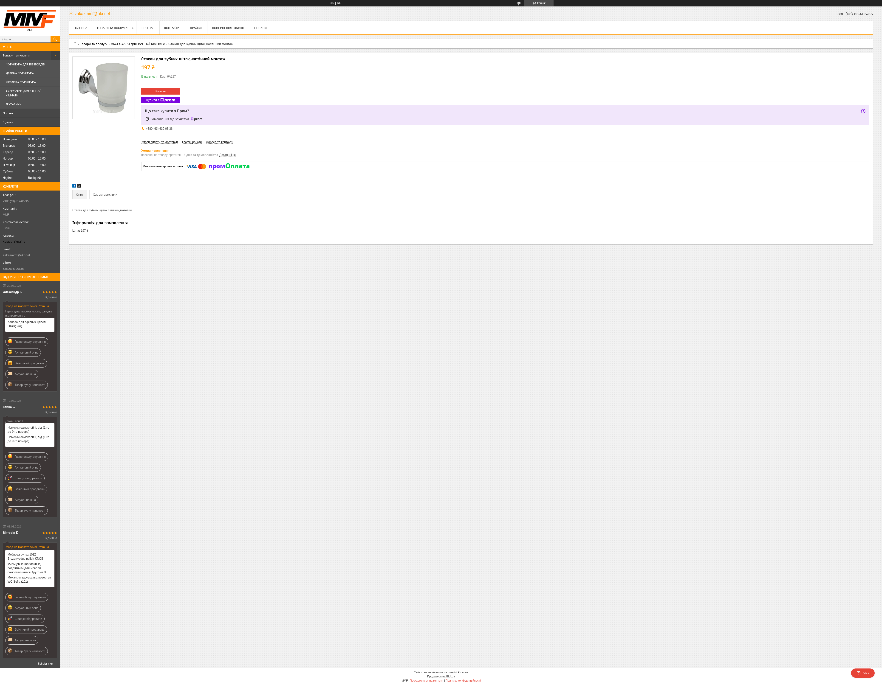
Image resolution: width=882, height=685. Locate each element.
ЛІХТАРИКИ (14, 104)
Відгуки (8, 122)
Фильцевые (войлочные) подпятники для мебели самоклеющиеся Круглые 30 (27, 568)
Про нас (8, 113)
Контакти (171, 28)
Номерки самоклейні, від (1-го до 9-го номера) (28, 429)
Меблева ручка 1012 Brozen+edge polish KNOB (25, 556)
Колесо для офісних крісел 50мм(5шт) (27, 324)
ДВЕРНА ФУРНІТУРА (20, 73)
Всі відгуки (45, 663)
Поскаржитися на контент (427, 680)
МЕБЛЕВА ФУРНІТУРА (21, 82)
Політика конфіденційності (463, 680)
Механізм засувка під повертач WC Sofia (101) (29, 579)
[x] (79, 186)
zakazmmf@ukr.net (16, 255)
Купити (160, 91)
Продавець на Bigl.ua (441, 676)
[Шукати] (55, 39)
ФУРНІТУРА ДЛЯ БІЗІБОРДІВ (25, 64)
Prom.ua (463, 672)
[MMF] (29, 19)
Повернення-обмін (228, 28)
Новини (260, 28)
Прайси (196, 28)
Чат (866, 673)
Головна (80, 28)
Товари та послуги (16, 55)
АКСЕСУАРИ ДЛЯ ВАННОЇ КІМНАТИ (23, 93)
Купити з (152, 100)
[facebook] (74, 186)
